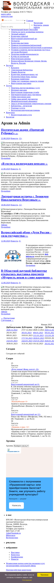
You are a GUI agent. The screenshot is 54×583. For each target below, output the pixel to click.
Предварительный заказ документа (26, 95)
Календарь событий (19, 36)
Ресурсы (9, 65)
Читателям (38, 23)
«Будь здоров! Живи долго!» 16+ (25, 369)
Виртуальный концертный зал (24, 38)
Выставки (15, 552)
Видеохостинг (12, 538)
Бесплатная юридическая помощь (25, 110)
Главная (29, 21)
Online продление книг (21, 97)
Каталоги (15, 68)
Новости (14, 138)
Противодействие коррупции (18, 570)
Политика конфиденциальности (25, 54)
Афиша (4, 225)
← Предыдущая (8, 318)
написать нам (7, 16)
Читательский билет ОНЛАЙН (24, 30)
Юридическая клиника (21, 59)
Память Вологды (18, 72)
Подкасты (15, 41)
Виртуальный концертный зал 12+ (26, 414)
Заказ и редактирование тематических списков (31, 103)
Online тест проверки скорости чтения (27, 81)
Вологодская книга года (21, 115)
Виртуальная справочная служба (25, 92)
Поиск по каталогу (21, 20)
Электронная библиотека (22, 70)
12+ (20, 138)
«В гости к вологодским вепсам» (24, 163)
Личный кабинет (18, 34)
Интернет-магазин (19, 90)
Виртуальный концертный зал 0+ (25, 384)
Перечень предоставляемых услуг (25, 88)
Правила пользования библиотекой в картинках (31, 47)
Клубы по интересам (20, 56)
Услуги (9, 86)
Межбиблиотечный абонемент (24, 101)
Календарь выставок (20, 43)
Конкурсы (10, 112)
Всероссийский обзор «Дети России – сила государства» (26, 234)
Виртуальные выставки (21, 83)
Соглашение (27, 580)
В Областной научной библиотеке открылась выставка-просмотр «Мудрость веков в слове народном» (27, 274)
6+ (20, 169)
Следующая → (7, 320)
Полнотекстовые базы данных (24, 77)
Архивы (9, 446)
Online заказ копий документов (24, 99)
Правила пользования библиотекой (26, 45)
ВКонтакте (10, 535)
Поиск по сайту (8, 20)
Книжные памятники (20, 79)
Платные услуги (18, 108)
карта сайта (6, 14)
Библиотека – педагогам (21, 106)
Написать (16, 505)
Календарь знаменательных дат (24, 74)
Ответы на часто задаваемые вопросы (27, 32)
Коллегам (10, 117)
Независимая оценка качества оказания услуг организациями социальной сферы (25, 564)
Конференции (17, 557)
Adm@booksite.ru (13, 533)
